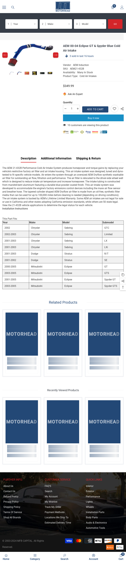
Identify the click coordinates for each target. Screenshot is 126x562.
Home (5, 36)
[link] (21, 363)
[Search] (13, 7)
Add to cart (95, 109)
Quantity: (68, 102)
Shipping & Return (88, 158)
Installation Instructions (15, 208)
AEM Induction (81, 65)
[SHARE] (121, 108)
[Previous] (5, 55)
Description (28, 158)
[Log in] (122, 7)
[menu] (4, 7)
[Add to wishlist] (114, 108)
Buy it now (93, 118)
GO (115, 24)
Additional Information (56, 158)
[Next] (55, 55)
